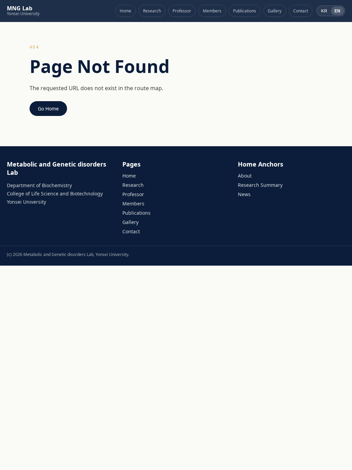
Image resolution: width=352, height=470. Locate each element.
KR (324, 11)
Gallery (275, 11)
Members (212, 11)
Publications (244, 11)
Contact (300, 11)
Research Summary (260, 185)
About (245, 175)
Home (125, 11)
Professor (182, 11)
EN (337, 11)
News (244, 194)
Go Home (48, 108)
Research (152, 11)
